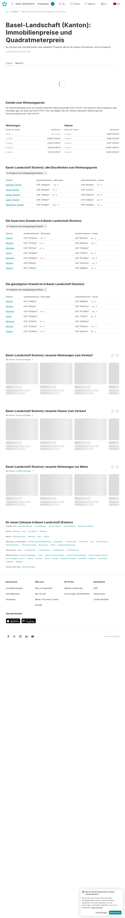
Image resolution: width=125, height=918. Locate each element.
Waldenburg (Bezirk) (15, 205)
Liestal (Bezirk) (12, 190)
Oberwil (9, 238)
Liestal (8, 253)
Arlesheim (10, 258)
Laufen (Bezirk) (13, 200)
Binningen (10, 248)
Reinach (9, 268)
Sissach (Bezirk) (13, 195)
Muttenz (9, 263)
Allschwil (9, 243)
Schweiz (14, 12)
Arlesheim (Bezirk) (14, 185)
